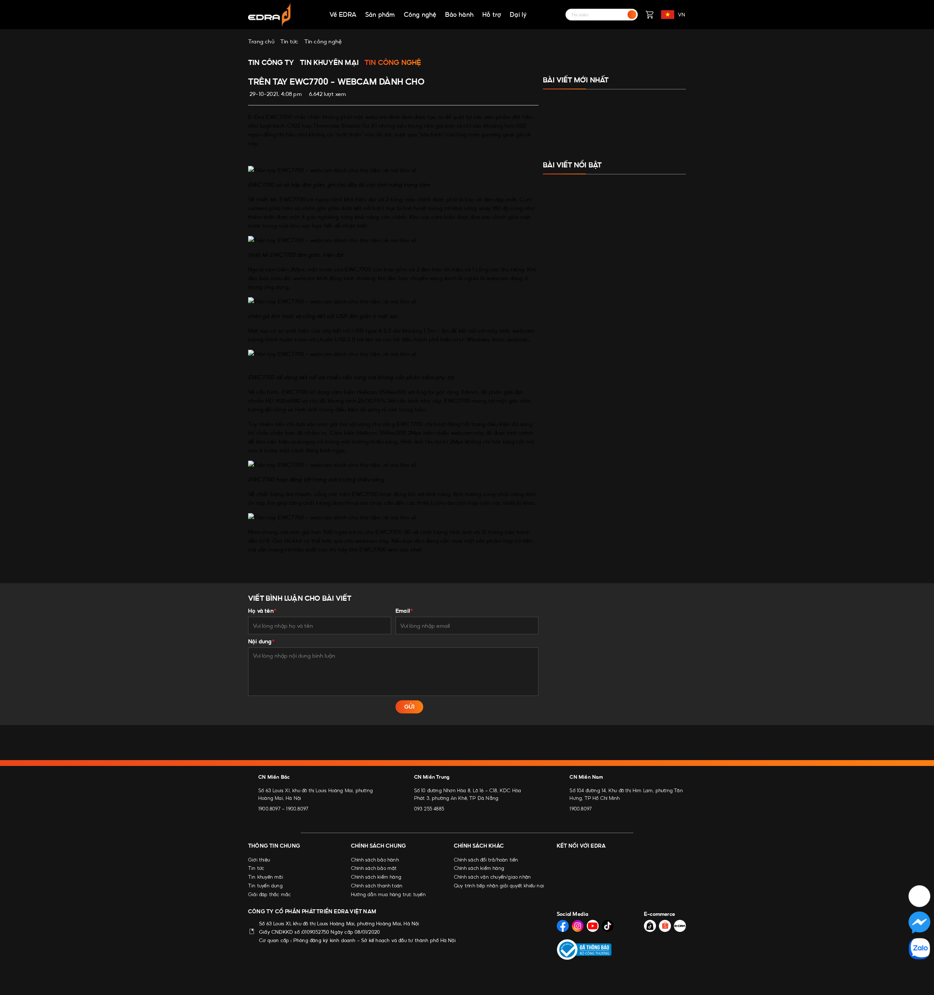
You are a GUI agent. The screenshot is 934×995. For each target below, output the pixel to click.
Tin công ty (271, 62)
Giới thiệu (259, 859)
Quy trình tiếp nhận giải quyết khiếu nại (499, 885)
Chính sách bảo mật (374, 868)
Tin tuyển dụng (265, 885)
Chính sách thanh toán (376, 885)
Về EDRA (342, 15)
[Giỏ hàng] (649, 14)
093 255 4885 (429, 808)
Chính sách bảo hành (375, 859)
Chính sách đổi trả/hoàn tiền (486, 859)
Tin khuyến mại (329, 62)
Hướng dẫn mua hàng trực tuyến (388, 894)
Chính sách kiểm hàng (376, 877)
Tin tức (256, 868)
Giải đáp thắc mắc (269, 894)
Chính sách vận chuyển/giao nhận (492, 877)
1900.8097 (269, 808)
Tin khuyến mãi (265, 877)
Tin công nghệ (392, 62)
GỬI (409, 706)
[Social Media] (563, 926)
